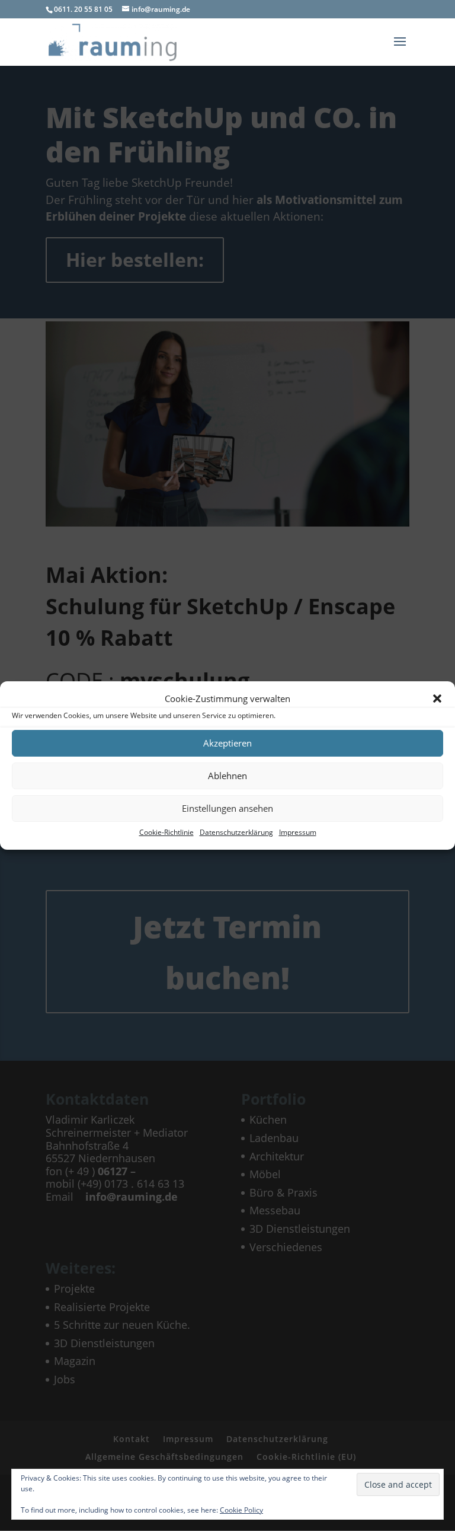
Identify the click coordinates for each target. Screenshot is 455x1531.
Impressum (297, 832)
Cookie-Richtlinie (166, 832)
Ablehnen (227, 776)
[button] (437, 698)
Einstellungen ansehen (227, 808)
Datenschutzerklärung (236, 832)
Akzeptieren (227, 743)
